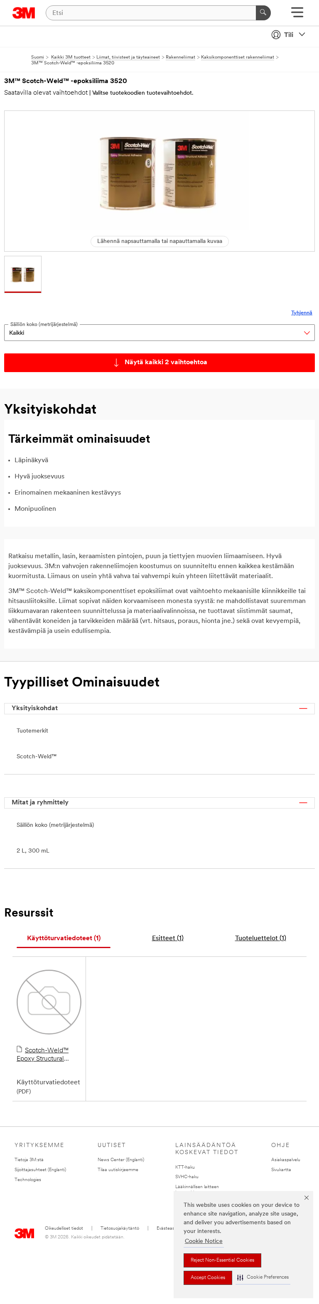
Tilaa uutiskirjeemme (118, 1170)
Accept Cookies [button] (208, 1277)
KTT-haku (185, 1167)
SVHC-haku (187, 1177)
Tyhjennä (301, 313)
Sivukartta (281, 1170)
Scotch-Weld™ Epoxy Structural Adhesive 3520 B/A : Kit (47, 1055)
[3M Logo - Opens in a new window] (23, 13)
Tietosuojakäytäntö (120, 1228)
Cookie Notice (204, 1241)
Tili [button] (288, 35)
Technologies (28, 1180)
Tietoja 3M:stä (29, 1160)
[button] (263, 1277)
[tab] (63, 938)
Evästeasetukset (173, 1228)
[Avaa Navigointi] (297, 15)
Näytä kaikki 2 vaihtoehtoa (166, 362)
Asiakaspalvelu (285, 1160)
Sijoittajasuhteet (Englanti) (40, 1170)
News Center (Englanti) (121, 1160)
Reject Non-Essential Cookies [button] (222, 1260)
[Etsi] (263, 12)
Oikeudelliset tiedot (64, 1228)
